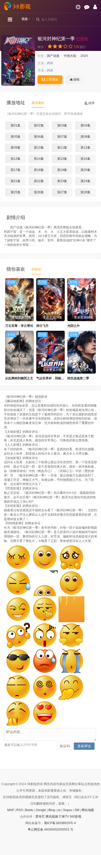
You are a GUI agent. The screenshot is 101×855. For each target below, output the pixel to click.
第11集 (62, 147)
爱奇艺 (40, 816)
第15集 (62, 159)
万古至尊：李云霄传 (19, 326)
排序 (91, 103)
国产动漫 (53, 56)
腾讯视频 (52, 816)
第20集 (85, 170)
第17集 (15, 170)
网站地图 (88, 810)
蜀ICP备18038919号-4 (60, 823)
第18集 (39, 170)
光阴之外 (73, 326)
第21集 (15, 181)
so (59, 810)
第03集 (62, 125)
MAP (10, 810)
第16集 (85, 159)
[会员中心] (95, 7)
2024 (84, 56)
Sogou (67, 810)
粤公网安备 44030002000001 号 (50, 829)
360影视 (75, 816)
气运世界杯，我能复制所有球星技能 (61, 378)
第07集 (62, 136)
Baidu (29, 810)
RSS (19, 810)
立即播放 (51, 79)
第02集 (39, 125)
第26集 (39, 192)
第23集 (62, 181)
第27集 (62, 192)
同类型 (36, 269)
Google (41, 810)
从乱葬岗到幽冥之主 (19, 378)
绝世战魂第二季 (78, 378)
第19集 (62, 170)
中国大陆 (70, 56)
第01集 (15, 125)
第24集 (85, 181)
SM (77, 810)
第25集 (15, 192)
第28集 (85, 192)
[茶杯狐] (18, 6)
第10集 (39, 147)
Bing (51, 810)
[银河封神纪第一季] (18, 60)
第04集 (85, 125)
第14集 (39, 159)
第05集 (15, 136)
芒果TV (64, 816)
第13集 (15, 159)
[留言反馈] (86, 7)
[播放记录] (78, 7)
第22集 (39, 181)
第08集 (85, 136)
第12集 (85, 147)
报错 (76, 79)
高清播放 (38, 103)
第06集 (39, 136)
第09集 (15, 147)
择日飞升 (42, 326)
